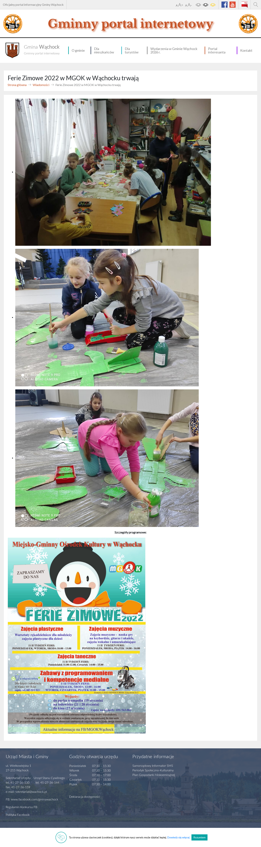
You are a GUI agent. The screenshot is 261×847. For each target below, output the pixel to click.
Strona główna (17, 85)
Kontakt (246, 50)
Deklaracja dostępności (84, 796)
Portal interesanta (216, 50)
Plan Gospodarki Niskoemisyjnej (153, 775)
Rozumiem (199, 837)
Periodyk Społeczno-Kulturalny (153, 770)
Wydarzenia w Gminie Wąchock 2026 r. (173, 50)
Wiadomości (41, 85)
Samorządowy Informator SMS (152, 765)
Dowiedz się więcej (178, 837)
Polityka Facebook (18, 814)
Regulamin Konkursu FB (21, 807)
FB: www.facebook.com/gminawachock (32, 799)
